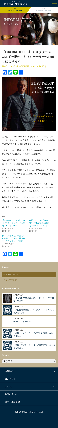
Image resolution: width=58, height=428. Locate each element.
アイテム (9, 386)
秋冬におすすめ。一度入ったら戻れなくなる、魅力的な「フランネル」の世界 (13, 238)
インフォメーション (11, 274)
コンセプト (10, 379)
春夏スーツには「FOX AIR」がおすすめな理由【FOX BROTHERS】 (39, 223)
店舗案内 (9, 371)
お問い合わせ (11, 394)
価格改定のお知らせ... (22, 321)
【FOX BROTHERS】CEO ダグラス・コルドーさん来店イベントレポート (13, 223)
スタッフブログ (10, 280)
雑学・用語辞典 (12, 402)
